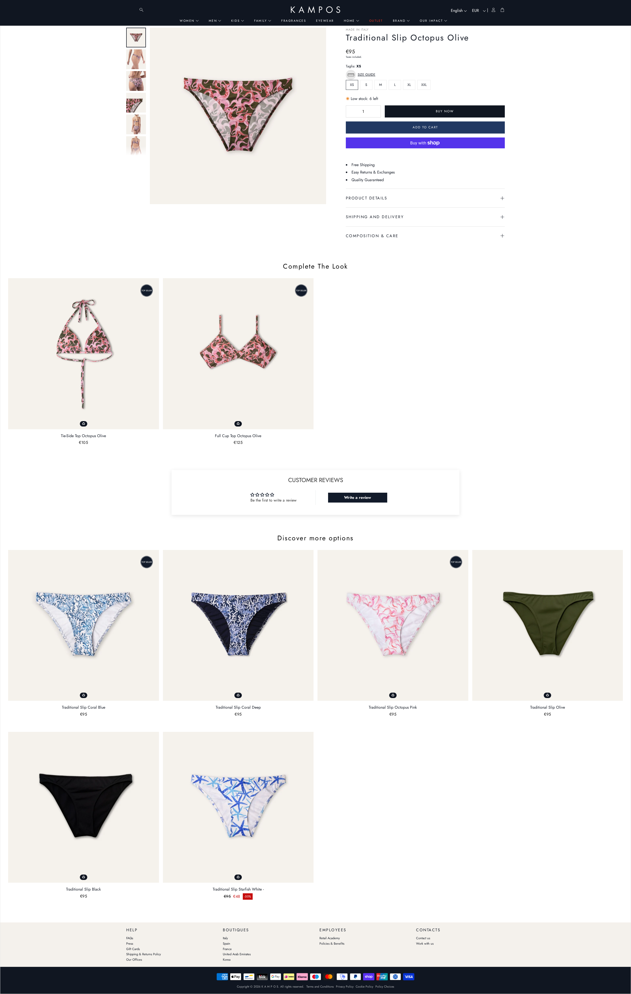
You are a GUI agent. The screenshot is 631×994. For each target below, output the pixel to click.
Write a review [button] (357, 497)
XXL (424, 84)
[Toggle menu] (131, 9)
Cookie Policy (364, 986)
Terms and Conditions (320, 986)
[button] (362, 75)
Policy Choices (384, 986)
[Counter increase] (374, 111)
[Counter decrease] (352, 111)
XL (409, 84)
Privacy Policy (344, 986)
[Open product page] (83, 353)
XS (352, 84)
